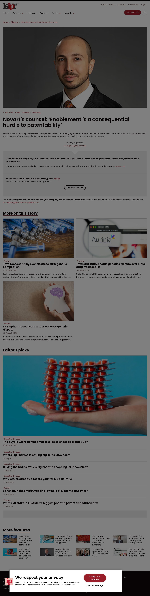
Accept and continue (94, 577)
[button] (9, 581)
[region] (65, 581)
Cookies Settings (95, 585)
